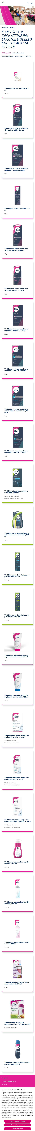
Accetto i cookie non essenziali (17, 1121)
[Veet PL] (5, 2)
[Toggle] (31, 3)
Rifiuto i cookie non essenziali (17, 1125)
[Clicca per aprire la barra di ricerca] (27, 2)
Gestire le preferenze (17, 1128)
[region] (17, 1109)
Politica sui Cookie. (9, 1113)
